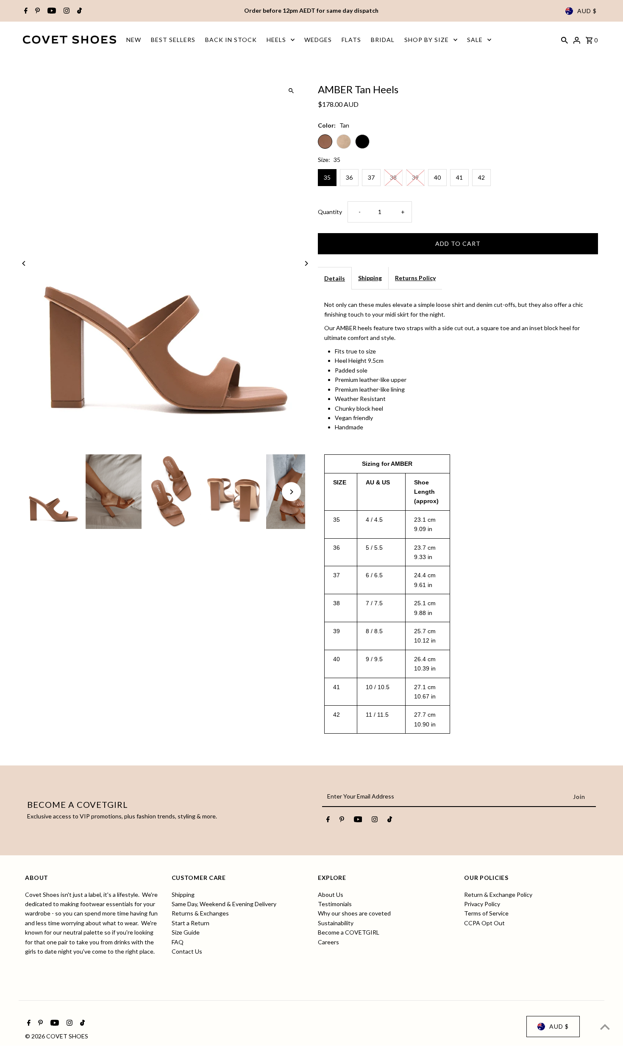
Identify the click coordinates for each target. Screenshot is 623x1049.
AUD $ (587, 10)
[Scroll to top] (605, 1026)
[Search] (564, 39)
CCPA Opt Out (484, 922)
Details (334, 278)
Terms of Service (486, 913)
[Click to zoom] (291, 90)
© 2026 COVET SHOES (56, 1036)
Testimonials (335, 903)
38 (393, 177)
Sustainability (335, 922)
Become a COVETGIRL (348, 932)
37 (371, 177)
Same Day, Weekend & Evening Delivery (224, 903)
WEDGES (318, 39)
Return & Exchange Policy (498, 894)
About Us (330, 894)
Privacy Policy (482, 903)
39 (415, 177)
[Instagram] (65, 11)
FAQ (178, 941)
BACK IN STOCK (231, 39)
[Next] (306, 263)
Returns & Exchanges (200, 913)
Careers (328, 941)
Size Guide (186, 932)
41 (459, 177)
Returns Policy (415, 277)
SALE (475, 39)
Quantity (330, 211)
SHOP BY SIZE (426, 39)
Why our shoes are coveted (354, 913)
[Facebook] (25, 11)
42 (481, 177)
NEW (133, 39)
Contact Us (187, 950)
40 (437, 177)
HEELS (276, 39)
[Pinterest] (36, 11)
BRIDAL (383, 39)
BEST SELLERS (173, 39)
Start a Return (190, 922)
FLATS (351, 39)
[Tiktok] (78, 11)
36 (349, 177)
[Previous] (23, 263)
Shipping (370, 277)
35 (327, 177)
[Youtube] (50, 11)
